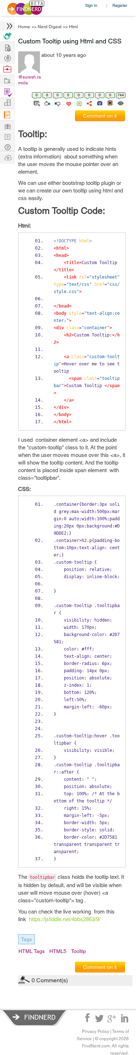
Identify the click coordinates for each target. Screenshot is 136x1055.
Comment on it (100, 116)
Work (7, 69)
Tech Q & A (7, 136)
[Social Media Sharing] (88, 102)
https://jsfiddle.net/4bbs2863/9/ (64, 919)
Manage (7, 92)
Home (24, 26)
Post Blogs (7, 157)
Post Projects (7, 46)
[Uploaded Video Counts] (110, 102)
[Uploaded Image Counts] (99, 102)
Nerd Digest (49, 26)
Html (73, 26)
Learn (7, 114)
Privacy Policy (95, 1031)
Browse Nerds (7, 57)
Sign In (91, 5)
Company (7, 102)
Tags (26, 939)
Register (119, 5)
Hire (7, 36)
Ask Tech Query (7, 146)
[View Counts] (120, 102)
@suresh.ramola (29, 80)
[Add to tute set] (36, 102)
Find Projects (7, 80)
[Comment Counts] (78, 102)
